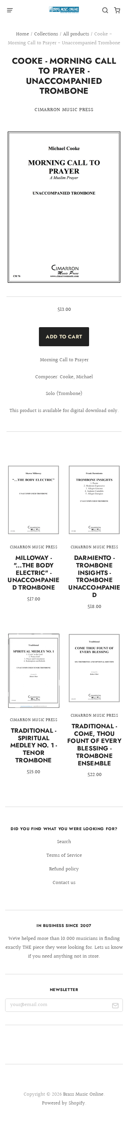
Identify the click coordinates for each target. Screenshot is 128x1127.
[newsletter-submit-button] (115, 1007)
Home (22, 34)
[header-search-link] (105, 10)
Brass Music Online (83, 1094)
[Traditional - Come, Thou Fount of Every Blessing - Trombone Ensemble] (94, 710)
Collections (46, 34)
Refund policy (64, 869)
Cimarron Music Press (64, 110)
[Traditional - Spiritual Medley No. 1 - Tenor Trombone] (33, 708)
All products (76, 34)
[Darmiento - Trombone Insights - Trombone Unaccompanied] (94, 541)
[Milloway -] (33, 538)
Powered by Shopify (63, 1103)
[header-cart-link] (117, 10)
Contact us (64, 883)
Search (64, 842)
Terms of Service (64, 855)
